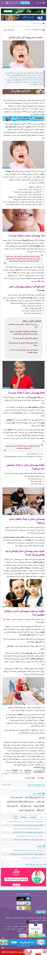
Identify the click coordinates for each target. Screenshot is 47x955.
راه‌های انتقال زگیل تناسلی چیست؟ (25, 338)
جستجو (16, 926)
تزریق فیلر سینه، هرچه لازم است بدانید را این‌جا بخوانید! (23, 351)
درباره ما (9, 926)
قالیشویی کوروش (39, 806)
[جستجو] (7, 3)
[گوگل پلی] (23, 903)
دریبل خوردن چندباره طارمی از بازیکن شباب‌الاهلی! (28, 850)
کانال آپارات (20, 929)
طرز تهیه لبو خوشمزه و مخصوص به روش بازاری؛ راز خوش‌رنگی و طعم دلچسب (23, 332)
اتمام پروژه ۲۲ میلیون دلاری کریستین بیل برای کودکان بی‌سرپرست (25, 822)
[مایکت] (23, 899)
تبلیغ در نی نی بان (10, 929)
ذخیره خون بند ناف (17, 797)
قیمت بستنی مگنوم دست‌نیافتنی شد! (32, 858)
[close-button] (27, 922)
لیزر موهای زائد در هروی (26, 810)
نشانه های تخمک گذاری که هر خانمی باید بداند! (23, 344)
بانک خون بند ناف (12, 806)
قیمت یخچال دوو (26, 806)
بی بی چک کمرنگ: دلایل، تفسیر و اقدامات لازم (22, 325)
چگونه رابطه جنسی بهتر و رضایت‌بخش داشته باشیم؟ (28, 825)
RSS (19, 931)
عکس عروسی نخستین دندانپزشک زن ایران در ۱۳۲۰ (29, 840)
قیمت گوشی (40, 801)
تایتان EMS (40, 810)
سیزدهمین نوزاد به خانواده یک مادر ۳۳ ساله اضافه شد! (28, 832)
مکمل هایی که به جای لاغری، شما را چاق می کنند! (29, 836)
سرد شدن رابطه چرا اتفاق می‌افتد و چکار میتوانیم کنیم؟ (28, 829)
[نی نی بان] (25, 3)
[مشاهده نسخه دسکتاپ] (2, 3)
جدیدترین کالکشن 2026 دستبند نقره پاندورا (20, 801)
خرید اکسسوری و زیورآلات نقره (34, 797)
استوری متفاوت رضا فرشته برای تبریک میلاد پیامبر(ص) (26, 854)
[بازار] (23, 908)
